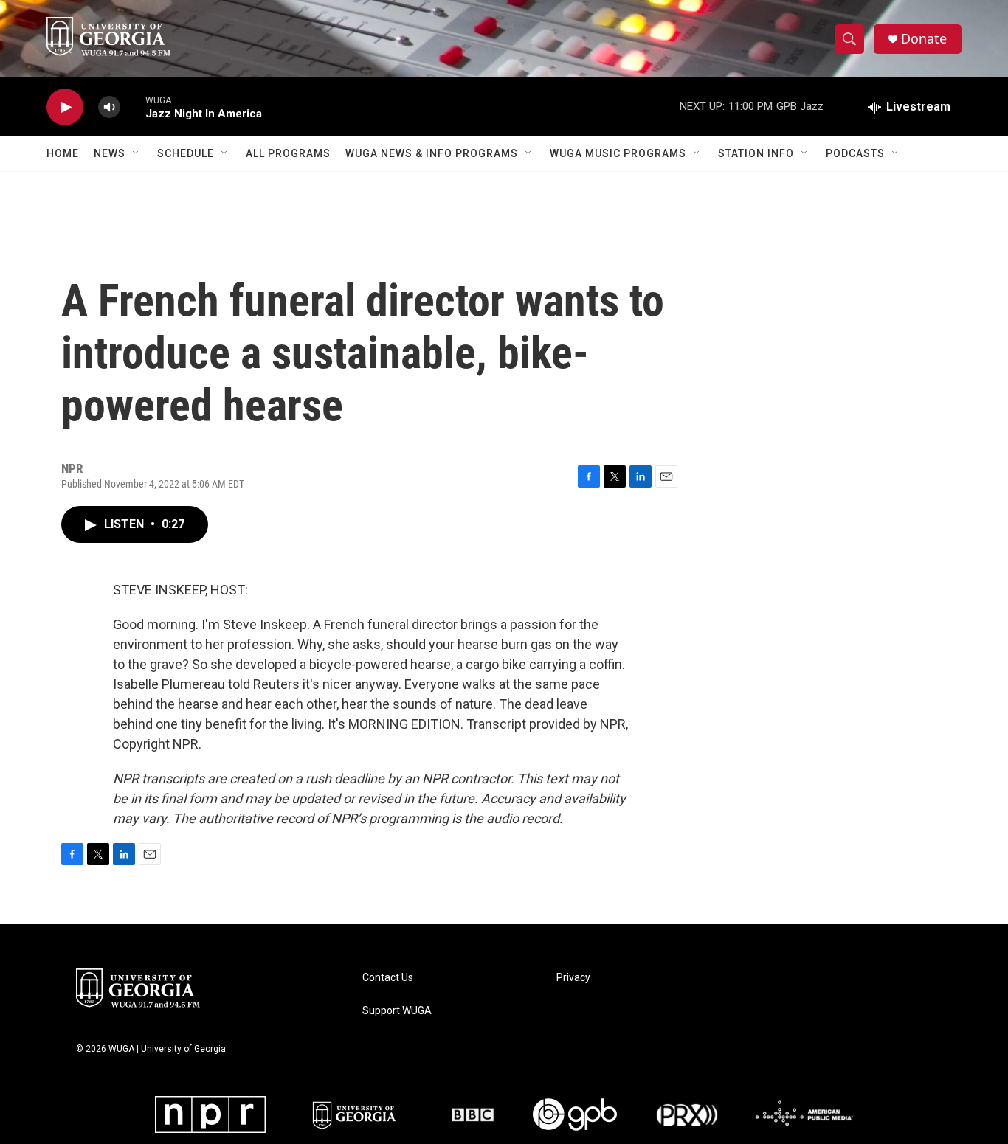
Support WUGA (397, 1010)
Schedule (185, 153)
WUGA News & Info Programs (431, 153)
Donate (924, 38)
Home (62, 153)
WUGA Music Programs (618, 153)
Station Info (756, 153)
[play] (65, 107)
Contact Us (387, 977)
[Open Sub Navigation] (136, 153)
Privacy (573, 977)
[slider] (133, 106)
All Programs (288, 153)
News (109, 153)
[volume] (109, 107)
